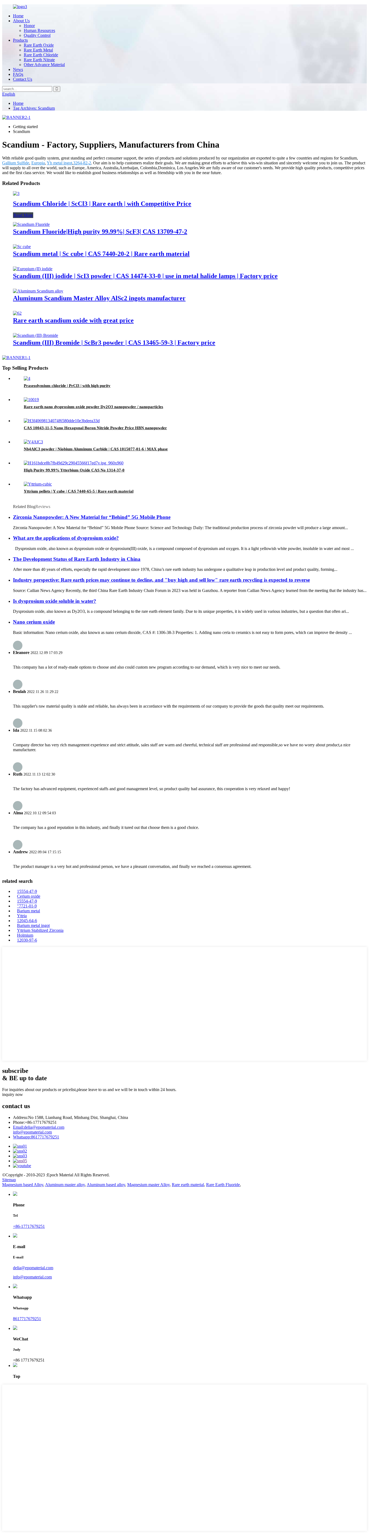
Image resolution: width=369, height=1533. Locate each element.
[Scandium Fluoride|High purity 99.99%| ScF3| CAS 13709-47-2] (31, 224)
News (18, 69)
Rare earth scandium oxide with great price (73, 320)
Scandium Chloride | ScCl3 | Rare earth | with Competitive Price (102, 203)
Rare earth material (188, 1184)
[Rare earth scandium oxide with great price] (17, 313)
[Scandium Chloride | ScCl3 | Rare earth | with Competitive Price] (16, 193)
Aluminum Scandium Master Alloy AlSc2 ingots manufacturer (99, 298)
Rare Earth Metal (38, 50)
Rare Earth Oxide (39, 45)
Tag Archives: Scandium (34, 108)
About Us (21, 20)
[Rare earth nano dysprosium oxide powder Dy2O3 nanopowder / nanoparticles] (31, 399)
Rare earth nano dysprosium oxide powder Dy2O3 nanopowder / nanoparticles (93, 407)
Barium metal (28, 911)
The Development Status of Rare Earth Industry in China (76, 559)
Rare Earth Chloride (41, 55)
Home (18, 16)
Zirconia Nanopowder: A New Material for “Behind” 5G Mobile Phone (91, 517)
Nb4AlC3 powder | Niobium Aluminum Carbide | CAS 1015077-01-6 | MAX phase (96, 449)
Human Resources (39, 30)
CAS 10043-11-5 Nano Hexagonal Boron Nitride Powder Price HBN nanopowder (95, 428)
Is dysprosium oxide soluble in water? (54, 601)
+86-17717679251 (29, 1226)
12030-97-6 (27, 940)
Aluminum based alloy (106, 1184)
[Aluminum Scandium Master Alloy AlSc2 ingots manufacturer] (38, 291)
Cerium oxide (28, 896)
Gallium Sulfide (15, 163)
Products (20, 40)
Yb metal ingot (59, 163)
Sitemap (9, 1179)
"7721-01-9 (27, 906)
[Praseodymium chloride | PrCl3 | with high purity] (27, 378)
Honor (29, 25)
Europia (38, 163)
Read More (23, 215)
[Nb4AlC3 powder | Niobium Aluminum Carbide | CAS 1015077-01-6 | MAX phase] (33, 442)
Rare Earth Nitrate (39, 59)
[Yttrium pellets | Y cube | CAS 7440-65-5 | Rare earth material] (38, 484)
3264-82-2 (82, 163)
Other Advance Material (44, 64)
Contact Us (22, 79)
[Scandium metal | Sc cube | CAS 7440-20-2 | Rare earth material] (22, 246)
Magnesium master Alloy (148, 1184)
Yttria (22, 915)
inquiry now (12, 1094)
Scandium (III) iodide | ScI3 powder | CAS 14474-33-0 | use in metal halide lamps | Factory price (145, 275)
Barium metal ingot (33, 925)
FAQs (18, 74)
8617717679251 (36, 1137)
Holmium (25, 935)
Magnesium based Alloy (22, 1184)
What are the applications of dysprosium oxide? (66, 538)
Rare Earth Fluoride (223, 1184)
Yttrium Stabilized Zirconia (40, 930)
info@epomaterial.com (32, 1132)
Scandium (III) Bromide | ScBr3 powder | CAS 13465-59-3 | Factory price (114, 342)
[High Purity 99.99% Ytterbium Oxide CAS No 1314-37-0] (73, 463)
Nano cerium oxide (34, 622)
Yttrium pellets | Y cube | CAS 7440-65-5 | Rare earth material (78, 491)
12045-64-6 (27, 920)
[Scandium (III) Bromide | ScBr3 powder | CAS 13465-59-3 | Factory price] (35, 335)
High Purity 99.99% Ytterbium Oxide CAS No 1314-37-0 (74, 470)
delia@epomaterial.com (38, 1127)
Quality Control (37, 35)
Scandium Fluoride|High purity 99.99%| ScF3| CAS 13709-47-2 (100, 231)
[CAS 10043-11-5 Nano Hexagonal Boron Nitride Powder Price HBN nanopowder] (62, 420)
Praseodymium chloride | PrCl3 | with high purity (67, 385)
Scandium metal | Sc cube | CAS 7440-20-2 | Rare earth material (101, 253)
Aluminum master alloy (65, 1184)
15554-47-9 (27, 891)
